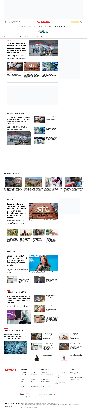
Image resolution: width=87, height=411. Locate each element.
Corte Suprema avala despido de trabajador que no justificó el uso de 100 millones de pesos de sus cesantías (49, 336)
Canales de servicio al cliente (76, 377)
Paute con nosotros (74, 381)
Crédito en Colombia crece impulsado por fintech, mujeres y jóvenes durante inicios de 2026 (25, 239)
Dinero (22, 376)
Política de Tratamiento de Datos (47, 374)
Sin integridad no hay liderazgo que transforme (76, 355)
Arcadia (22, 379)
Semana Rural (33, 379)
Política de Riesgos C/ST (46, 379)
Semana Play (24, 372)
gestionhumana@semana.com (61, 384)
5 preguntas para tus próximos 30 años (48, 355)
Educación (33, 372)
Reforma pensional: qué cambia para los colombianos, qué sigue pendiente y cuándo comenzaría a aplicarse (19, 299)
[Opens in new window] (8, 403)
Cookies (71, 384)
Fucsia (22, 383)
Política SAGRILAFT (45, 381)
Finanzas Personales (35, 376)
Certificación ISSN (44, 383)
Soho (22, 381)
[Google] (6, 403)
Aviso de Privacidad (10, 406)
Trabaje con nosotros (74, 379)
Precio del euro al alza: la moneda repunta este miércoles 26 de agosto (49, 75)
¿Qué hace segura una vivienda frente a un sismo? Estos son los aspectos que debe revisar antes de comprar (33, 189)
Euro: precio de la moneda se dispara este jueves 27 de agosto (14, 75)
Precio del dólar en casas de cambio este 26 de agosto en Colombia (52, 138)
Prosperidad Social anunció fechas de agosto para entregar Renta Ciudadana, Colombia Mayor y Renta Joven (73, 190)
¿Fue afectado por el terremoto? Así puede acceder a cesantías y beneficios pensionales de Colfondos (17, 48)
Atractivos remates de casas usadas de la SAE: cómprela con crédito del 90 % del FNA (38, 239)
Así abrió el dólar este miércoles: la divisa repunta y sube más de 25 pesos (15, 336)
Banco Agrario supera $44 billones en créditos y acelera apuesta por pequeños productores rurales (12, 239)
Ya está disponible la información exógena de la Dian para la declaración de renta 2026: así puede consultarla (49, 346)
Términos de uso (44, 372)
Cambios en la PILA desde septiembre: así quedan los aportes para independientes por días (17, 260)
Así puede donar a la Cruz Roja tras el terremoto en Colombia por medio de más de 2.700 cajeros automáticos (13, 189)
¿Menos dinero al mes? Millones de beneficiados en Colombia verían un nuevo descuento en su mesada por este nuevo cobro (52, 318)
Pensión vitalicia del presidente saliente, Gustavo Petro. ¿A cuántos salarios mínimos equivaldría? (51, 298)
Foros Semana (34, 374)
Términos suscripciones (45, 376)
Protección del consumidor (60, 372)
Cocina (32, 381)
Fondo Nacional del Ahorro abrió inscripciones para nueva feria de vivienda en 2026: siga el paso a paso (51, 240)
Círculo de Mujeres (34, 383)
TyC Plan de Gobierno (45, 386)
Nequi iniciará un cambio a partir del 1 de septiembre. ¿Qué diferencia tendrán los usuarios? (53, 189)
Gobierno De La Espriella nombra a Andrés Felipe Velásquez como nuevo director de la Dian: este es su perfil (52, 279)
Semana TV (23, 374)
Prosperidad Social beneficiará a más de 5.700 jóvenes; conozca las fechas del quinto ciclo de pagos (76, 346)
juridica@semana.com (59, 380)
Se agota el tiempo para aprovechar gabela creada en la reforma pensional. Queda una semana (51, 308)
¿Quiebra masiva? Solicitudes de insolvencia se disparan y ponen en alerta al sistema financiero (76, 336)
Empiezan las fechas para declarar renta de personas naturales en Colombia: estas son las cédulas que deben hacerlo (24, 279)
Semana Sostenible (35, 386)
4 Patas (22, 386)
